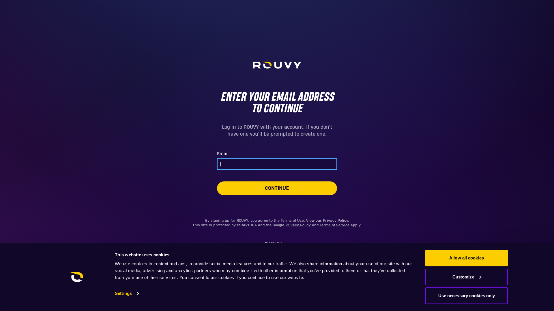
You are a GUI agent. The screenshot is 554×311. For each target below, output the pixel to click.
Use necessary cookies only (466, 295)
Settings (123, 293)
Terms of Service (334, 225)
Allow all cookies (466, 257)
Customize (463, 276)
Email (223, 153)
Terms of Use (292, 221)
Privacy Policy (335, 221)
